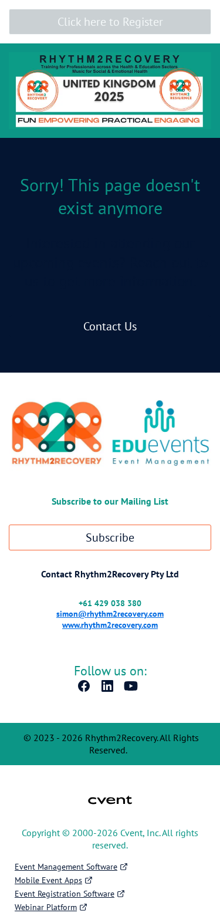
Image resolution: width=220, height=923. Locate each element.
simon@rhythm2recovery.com (110, 613)
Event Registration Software (64, 893)
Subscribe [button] (110, 537)
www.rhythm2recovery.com (110, 625)
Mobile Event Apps (48, 880)
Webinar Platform (46, 907)
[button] (87, 689)
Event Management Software (66, 866)
